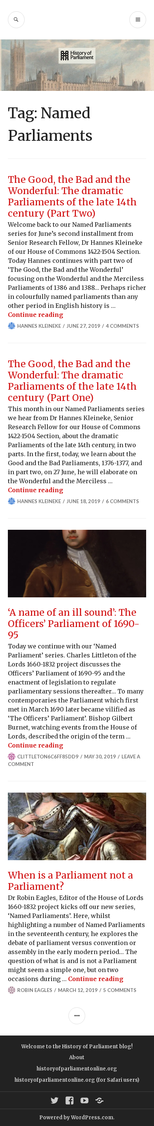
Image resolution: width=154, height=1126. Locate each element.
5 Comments (119, 990)
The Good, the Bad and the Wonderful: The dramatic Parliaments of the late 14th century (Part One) (72, 381)
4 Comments (122, 326)
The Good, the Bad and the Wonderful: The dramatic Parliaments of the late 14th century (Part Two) (72, 196)
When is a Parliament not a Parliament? (70, 880)
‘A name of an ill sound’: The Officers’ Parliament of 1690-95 (73, 623)
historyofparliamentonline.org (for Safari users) (77, 1080)
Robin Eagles (34, 990)
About (76, 1057)
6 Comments (122, 501)
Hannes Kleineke (39, 326)
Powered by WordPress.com (76, 1117)
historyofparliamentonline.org (77, 1069)
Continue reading (35, 314)
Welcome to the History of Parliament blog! (77, 1046)
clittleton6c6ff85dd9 (47, 757)
